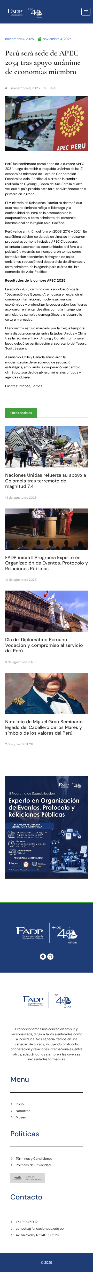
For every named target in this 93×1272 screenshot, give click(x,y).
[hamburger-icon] (85, 11)
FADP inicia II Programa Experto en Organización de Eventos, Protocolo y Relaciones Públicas (46, 563)
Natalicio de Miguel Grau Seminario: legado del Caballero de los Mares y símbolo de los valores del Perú (44, 727)
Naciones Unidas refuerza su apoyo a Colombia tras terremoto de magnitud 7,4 (45, 480)
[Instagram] (50, 956)
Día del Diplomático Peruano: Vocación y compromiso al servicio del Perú (44, 645)
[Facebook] (43, 956)
